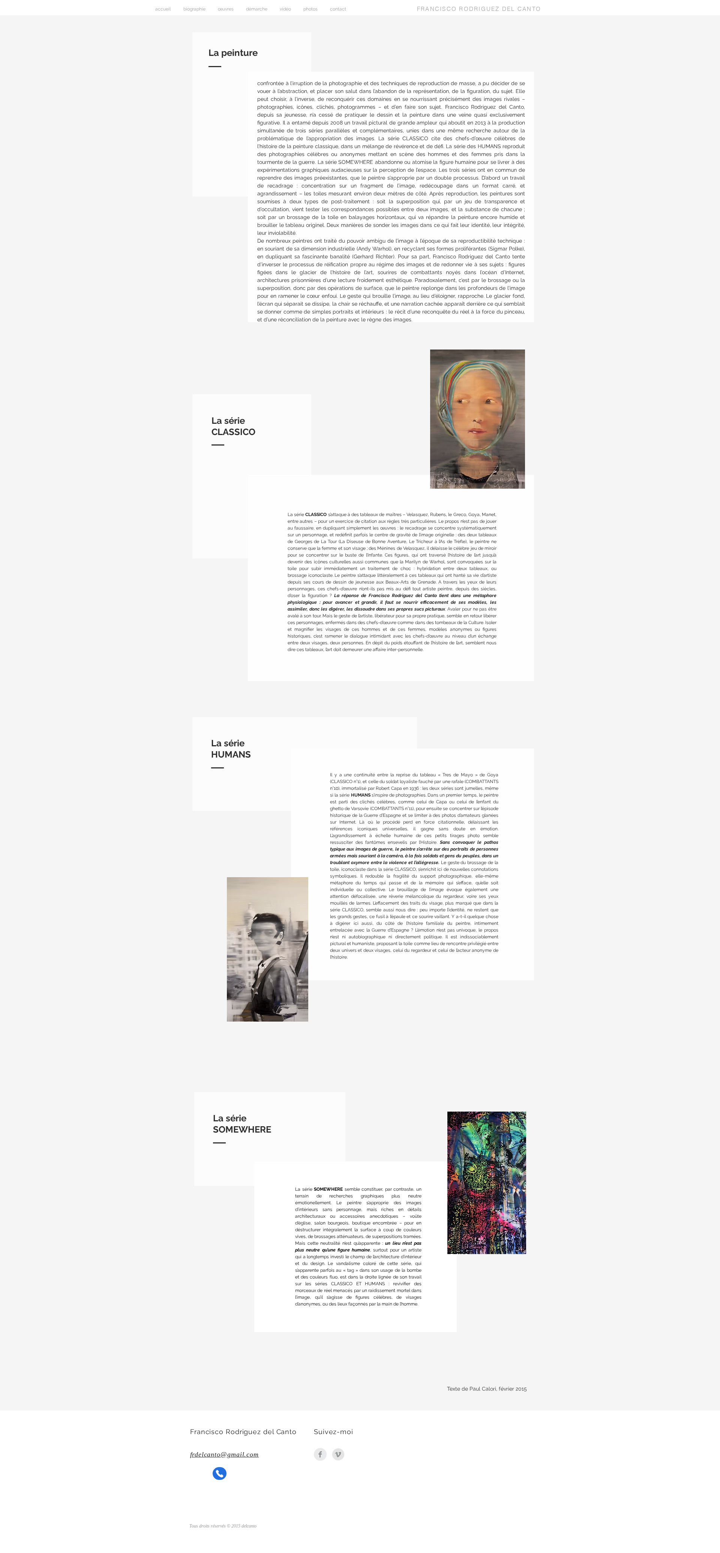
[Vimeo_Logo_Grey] (338, 1454)
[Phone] (219, 1473)
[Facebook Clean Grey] (320, 1454)
